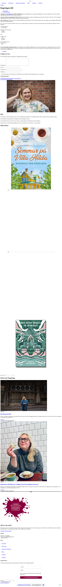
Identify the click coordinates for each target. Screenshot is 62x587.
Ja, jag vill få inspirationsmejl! (31, 577)
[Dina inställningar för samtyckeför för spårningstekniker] (60, 585)
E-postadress (3, 69)
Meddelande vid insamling (24, 585)
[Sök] (14, 375)
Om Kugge (4, 3)
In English (40, 3)
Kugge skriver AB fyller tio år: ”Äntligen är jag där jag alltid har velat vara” (19, 484)
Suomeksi (34, 3)
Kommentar (3, 65)
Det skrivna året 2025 (5, 414)
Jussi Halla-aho (9, 14)
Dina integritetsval (36, 585)
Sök (1, 375)
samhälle (4, 51)
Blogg (28, 3)
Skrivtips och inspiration (20, 3)
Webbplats (2, 71)
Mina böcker (10, 3)
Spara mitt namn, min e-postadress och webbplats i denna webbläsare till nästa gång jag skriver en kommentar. (23, 74)
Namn (2, 67)
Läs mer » (2, 419)
